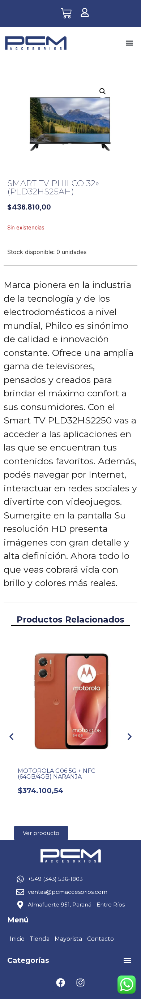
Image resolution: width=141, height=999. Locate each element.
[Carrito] (66, 13)
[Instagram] (81, 983)
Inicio (17, 938)
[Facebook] (61, 983)
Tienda (40, 938)
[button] (129, 43)
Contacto (100, 938)
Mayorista (68, 938)
